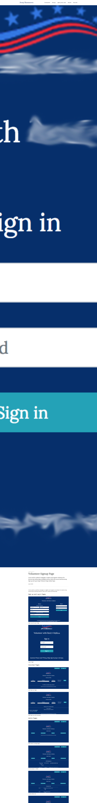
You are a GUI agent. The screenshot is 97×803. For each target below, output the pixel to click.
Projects (32, 571)
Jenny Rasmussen (26, 2)
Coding (29, 571)
